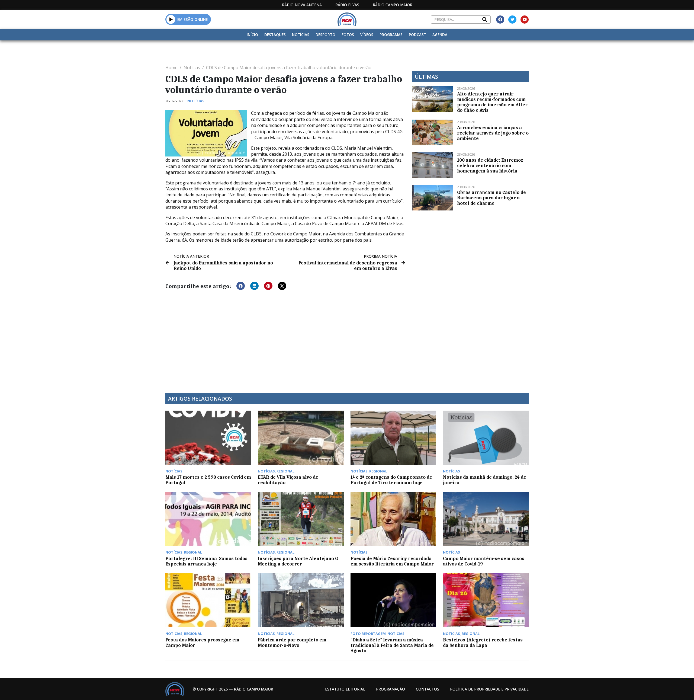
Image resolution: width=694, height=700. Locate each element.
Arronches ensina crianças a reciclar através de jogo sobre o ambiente (493, 133)
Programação (390, 689)
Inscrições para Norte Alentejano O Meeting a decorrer (298, 561)
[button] (171, 19)
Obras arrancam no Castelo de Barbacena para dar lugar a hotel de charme (491, 198)
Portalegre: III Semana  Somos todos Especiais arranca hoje (206, 561)
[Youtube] (524, 19)
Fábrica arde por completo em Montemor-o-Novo (292, 642)
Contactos (427, 689)
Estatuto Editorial (345, 689)
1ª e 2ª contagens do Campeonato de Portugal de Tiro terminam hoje (391, 479)
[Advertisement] (285, 342)
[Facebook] (500, 19)
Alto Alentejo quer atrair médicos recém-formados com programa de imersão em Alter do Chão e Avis (492, 102)
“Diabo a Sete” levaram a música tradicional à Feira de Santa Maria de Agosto (392, 645)
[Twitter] (512, 19)
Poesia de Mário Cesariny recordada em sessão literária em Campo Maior (392, 561)
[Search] (484, 19)
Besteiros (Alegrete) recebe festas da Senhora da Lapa (483, 642)
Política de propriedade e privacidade (489, 689)
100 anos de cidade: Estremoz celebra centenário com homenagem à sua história (490, 165)
